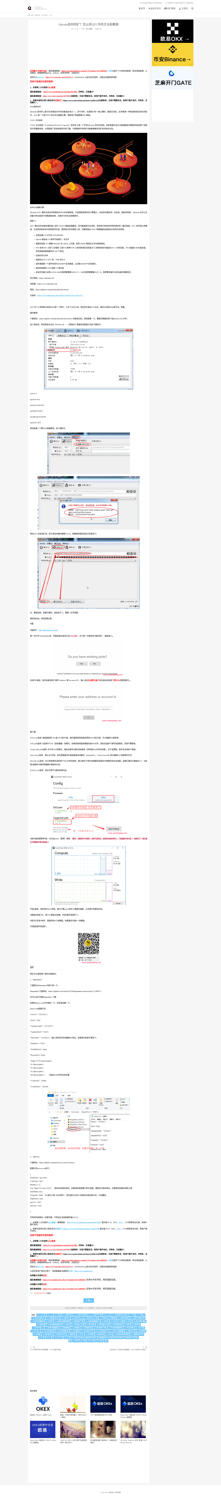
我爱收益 (29, 8)
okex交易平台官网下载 (138, 1318)
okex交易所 (49, 1321)
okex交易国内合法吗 (53, 1318)
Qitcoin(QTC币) (57, 1337)
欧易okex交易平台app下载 (77, 1341)
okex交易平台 (65, 1318)
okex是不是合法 (47, 1334)
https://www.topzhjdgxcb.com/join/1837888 (60, 92)
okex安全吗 (66, 1324)
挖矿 (136, 1337)
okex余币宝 (104, 1321)
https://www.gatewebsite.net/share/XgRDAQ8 (81, 100)
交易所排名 (119, 1337)
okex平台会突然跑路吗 (115, 1328)
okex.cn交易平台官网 (79, 1315)
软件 (106, 1341)
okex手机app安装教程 (116, 1331)
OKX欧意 (51, 87)
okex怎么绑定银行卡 (102, 1331)
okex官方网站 (90, 1324)
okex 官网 (57, 1315)
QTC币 (66, 1337)
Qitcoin (48, 1337)
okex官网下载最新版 (51, 1328)
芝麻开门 (58, 100)
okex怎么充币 (35, 1331)
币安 (45, 71)
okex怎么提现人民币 (87, 1331)
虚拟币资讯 (155, 8)
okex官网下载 (136, 1324)
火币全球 (100, 1341)
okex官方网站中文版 (102, 1324)
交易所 (184, 8)
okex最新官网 (71, 1334)
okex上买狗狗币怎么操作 (119, 1315)
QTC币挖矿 (74, 1337)
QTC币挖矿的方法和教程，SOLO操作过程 (45, 1349)
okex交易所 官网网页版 (62, 1321)
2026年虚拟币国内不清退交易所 (151, 3)
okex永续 (109, 1334)
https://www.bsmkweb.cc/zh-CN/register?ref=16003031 (64, 1280)
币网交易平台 (129, 1337)
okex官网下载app (38, 1328)
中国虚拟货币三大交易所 (106, 1337)
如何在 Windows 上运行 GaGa (41, 1415)
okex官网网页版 (87, 1328)
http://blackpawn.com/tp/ (48, 630)
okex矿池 (41, 1337)
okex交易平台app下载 (90, 1318)
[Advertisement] (88, 51)
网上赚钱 (45, 15)
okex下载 (132, 1315)
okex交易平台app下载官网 (108, 1318)
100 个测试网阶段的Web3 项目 (101, 1415)
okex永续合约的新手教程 (121, 1334)
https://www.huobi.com (83, 1271)
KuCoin (40, 77)
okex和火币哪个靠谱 (139, 1321)
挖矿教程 (171, 8)
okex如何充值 (41, 1324)
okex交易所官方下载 (77, 1321)
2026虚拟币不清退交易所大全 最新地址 (179, 3)
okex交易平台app (76, 1318)
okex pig (49, 1315)
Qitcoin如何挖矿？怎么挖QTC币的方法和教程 (89, 24)
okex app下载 (41, 1315)
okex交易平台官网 (123, 1318)
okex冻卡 (128, 1321)
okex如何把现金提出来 (54, 1324)
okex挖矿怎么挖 (130, 1331)
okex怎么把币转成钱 (48, 1331)
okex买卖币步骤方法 (38, 1318)
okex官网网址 (76, 1328)
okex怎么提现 (75, 1331)
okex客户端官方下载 (100, 1328)
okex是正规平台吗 (59, 1334)
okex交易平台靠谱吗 (37, 1321)
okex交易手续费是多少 (92, 1321)
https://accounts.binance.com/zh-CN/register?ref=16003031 (84, 71)
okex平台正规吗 (129, 1328)
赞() (90, 1300)
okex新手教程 (141, 1331)
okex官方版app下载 (78, 1324)
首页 (142, 8)
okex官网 (127, 1324)
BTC (121, 1222)
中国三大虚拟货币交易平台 (88, 1337)
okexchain (107, 1315)
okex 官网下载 (66, 1315)
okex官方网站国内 (116, 1324)
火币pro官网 (91, 1341)
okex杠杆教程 (89, 1334)
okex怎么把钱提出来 (62, 1331)
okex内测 (121, 1321)
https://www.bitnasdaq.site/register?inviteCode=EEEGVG (60, 295)
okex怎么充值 (140, 1328)
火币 (70, 1271)
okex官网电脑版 (65, 1328)
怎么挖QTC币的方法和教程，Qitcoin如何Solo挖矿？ (128, 1349)
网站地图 (118, 1492)
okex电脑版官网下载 (137, 1334)
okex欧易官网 (100, 1334)
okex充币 (113, 1321)
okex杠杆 (80, 1334)
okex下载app (141, 1315)
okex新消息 (36, 1334)
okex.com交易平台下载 (95, 1315)
